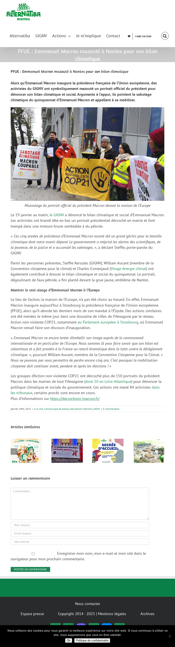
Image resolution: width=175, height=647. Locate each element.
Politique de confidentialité (92, 640)
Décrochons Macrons (81, 408)
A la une (38, 408)
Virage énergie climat (128, 268)
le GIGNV (57, 214)
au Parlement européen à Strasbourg (108, 322)
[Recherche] (165, 35)
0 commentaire (111, 408)
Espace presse (32, 613)
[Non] (170, 636)
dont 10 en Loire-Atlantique (108, 381)
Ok (68, 640)
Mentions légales (112, 613)
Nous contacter (87, 603)
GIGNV (96, 408)
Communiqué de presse (56, 408)
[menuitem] (22, 35)
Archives (147, 613)
